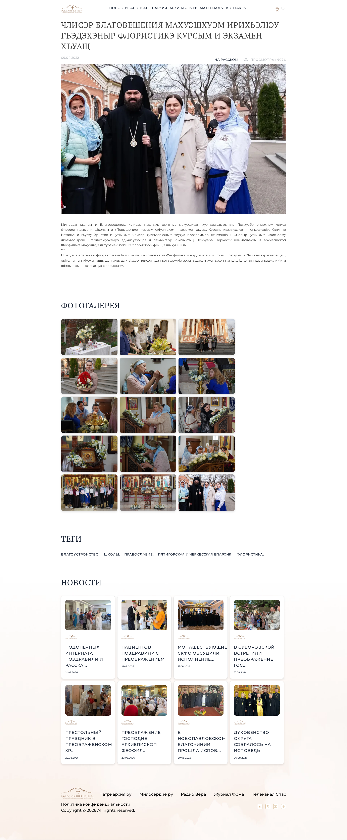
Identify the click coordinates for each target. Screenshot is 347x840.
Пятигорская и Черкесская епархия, (196, 554)
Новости (118, 8)
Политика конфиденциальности (95, 804)
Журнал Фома (229, 794)
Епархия (158, 8)
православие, (139, 554)
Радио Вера (193, 794)
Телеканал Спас (269, 794)
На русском (226, 60)
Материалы (212, 8)
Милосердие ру (156, 794)
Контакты (236, 8)
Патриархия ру (115, 794)
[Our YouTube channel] (276, 807)
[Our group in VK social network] (260, 807)
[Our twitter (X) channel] (268, 807)
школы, (112, 554)
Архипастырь (183, 8)
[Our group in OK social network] (283, 807)
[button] (89, 337)
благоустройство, (81, 554)
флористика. (250, 554)
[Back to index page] (72, 12)
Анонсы (138, 8)
